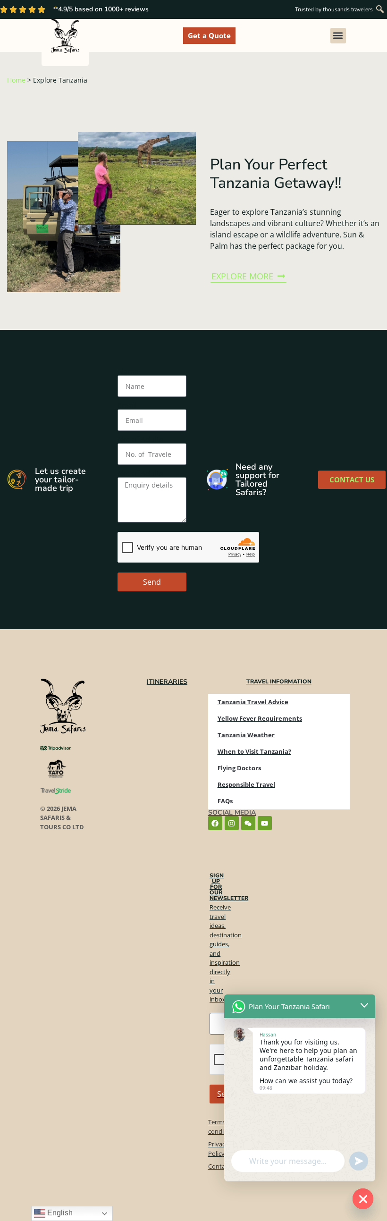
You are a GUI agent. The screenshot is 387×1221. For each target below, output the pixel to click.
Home (16, 80)
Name (128, 371)
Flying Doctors (239, 768)
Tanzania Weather (246, 735)
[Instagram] (232, 823)
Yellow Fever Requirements (260, 718)
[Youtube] (265, 823)
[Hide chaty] (363, 1198)
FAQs (225, 801)
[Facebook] (215, 823)
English (59, 1213)
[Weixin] (248, 823)
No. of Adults (140, 439)
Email (127, 405)
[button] (380, 9)
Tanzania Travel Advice (253, 702)
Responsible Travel (246, 784)
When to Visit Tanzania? (254, 751)
